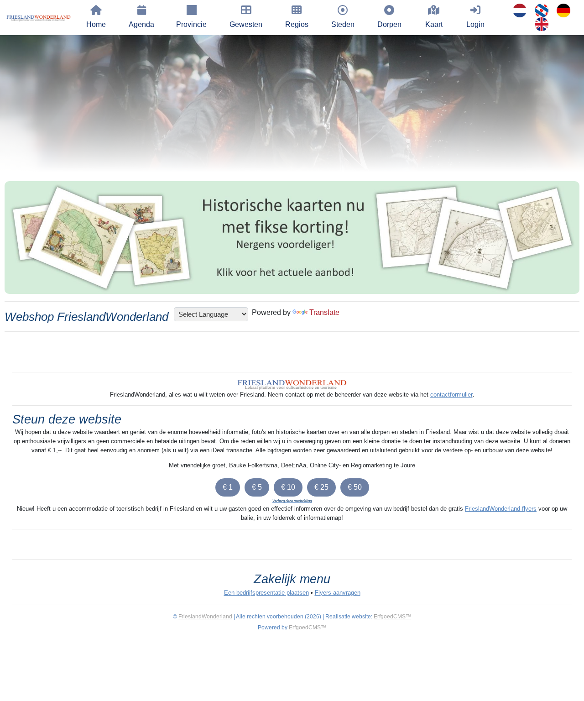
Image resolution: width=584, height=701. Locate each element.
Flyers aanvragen (337, 592)
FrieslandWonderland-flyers (501, 508)
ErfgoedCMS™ (392, 616)
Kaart (434, 24)
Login (475, 24)
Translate (324, 312)
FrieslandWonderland (205, 616)
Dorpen (389, 24)
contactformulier (451, 394)
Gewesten (245, 24)
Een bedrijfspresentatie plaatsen (266, 592)
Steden (343, 24)
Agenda (141, 24)
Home (96, 24)
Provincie (191, 24)
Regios (296, 24)
